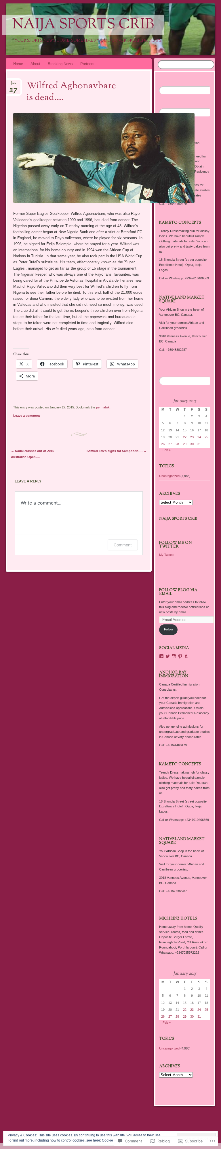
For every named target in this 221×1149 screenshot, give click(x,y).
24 (199, 437)
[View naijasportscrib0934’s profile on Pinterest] (180, 656)
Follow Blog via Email (178, 592)
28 (177, 444)
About (35, 64)
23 (192, 437)
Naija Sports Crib (83, 25)
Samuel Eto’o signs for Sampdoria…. (116, 451)
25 (206, 437)
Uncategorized (169, 476)
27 (170, 444)
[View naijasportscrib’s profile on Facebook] (161, 656)
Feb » (167, 450)
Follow (168, 629)
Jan (13, 85)
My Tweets (166, 554)
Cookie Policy (112, 1140)
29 (184, 444)
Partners (87, 64)
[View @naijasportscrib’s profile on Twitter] (167, 656)
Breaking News (60, 64)
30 (192, 444)
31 (199, 444)
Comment (123, 544)
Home (18, 64)
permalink (103, 407)
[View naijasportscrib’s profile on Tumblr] (186, 656)
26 (163, 444)
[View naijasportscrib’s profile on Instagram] (174, 656)
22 (184, 437)
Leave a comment (26, 415)
